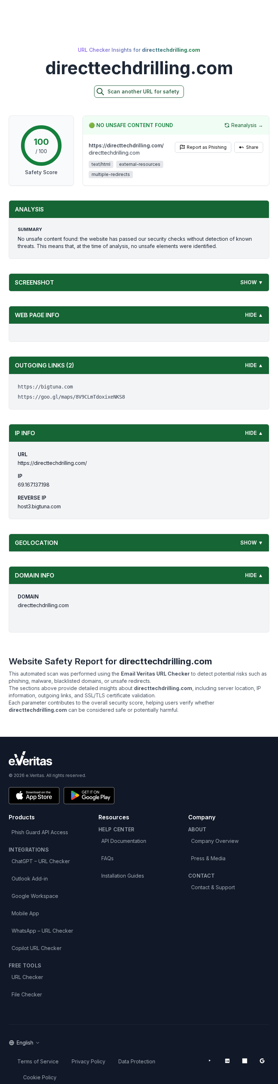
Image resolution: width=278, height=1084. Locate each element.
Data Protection (136, 1061)
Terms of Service (38, 1061)
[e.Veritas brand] (139, 758)
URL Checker (27, 977)
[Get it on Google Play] (89, 795)
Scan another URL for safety (143, 91)
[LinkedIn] (227, 1061)
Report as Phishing (207, 147)
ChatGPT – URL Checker (41, 861)
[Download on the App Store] (34, 795)
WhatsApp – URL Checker (42, 931)
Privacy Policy (88, 1061)
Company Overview (215, 841)
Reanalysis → (247, 125)
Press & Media (208, 858)
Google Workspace (35, 896)
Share (252, 147)
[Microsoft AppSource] (244, 1061)
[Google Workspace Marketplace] (262, 1061)
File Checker (27, 994)
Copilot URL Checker (37, 948)
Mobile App (25, 913)
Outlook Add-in (30, 878)
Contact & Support (213, 887)
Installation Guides (122, 876)
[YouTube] (210, 1061)
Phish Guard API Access (40, 832)
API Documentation (123, 841)
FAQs (107, 858)
